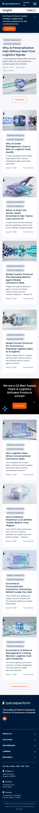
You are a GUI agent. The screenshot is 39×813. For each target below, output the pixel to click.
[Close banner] (34, 16)
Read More (19, 99)
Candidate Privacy (28, 806)
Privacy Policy (18, 806)
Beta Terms (19, 809)
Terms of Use (9, 806)
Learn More (19, 406)
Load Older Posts (19, 686)
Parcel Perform (8, 70)
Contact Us (26, 3)
